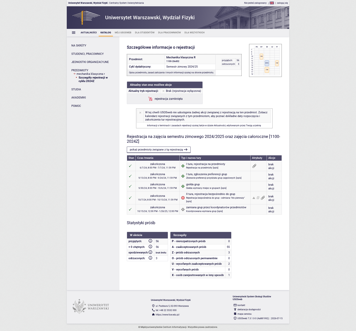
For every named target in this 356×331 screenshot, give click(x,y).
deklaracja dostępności (249, 309)
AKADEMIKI (78, 97)
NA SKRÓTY (78, 45)
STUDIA (76, 89)
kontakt (241, 305)
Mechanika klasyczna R (91, 74)
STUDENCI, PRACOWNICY (87, 54)
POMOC (76, 106)
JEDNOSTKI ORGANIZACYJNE (90, 62)
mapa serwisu (245, 314)
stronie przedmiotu (204, 72)
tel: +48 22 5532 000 (166, 310)
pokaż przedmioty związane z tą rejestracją (156, 149)
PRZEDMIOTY (79, 70)
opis (215, 167)
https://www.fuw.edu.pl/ (168, 314)
